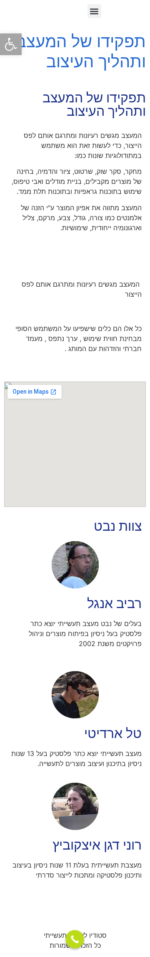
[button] (11, 44)
